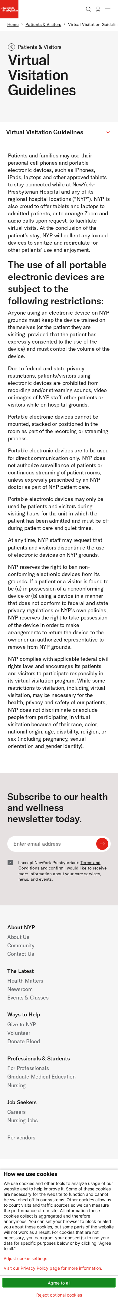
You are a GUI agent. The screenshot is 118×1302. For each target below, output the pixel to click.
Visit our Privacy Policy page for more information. (53, 1268)
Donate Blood (23, 1041)
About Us (18, 936)
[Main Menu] (108, 9)
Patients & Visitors (43, 24)
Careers (16, 1111)
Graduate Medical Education (41, 1076)
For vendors (21, 1137)
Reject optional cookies (59, 1294)
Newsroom (20, 989)
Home (13, 24)
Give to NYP (21, 1024)
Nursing (16, 1085)
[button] (59, 132)
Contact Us (20, 953)
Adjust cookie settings (25, 1258)
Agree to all (59, 1282)
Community (20, 945)
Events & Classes (28, 997)
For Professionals (28, 1068)
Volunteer (18, 1032)
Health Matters (25, 980)
